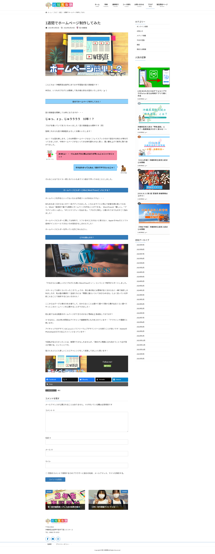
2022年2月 (140, 331)
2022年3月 (140, 327)
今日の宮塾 (141, 40)
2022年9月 (140, 313)
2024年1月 (140, 290)
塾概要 (49, 544)
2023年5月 (140, 299)
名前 (48, 438)
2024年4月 (140, 277)
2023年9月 (140, 295)
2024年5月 (140, 272)
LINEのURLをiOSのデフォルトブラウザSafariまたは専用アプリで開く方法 (152, 93)
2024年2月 (140, 286)
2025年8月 (140, 249)
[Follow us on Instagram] (58, 539)
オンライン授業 (142, 26)
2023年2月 (140, 308)
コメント (50, 410)
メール (49, 450)
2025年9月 (140, 245)
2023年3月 (140, 304)
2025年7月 (140, 254)
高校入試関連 (141, 49)
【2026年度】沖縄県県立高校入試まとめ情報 (153, 161)
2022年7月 (140, 318)
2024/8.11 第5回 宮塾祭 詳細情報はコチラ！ (153, 194)
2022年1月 (140, 336)
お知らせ (140, 31)
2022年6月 (140, 322)
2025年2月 (140, 268)
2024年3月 (140, 281)
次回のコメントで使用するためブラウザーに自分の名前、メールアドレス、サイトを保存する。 (86, 473)
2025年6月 (140, 258)
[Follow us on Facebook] (47, 539)
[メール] (53, 539)
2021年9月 (140, 354)
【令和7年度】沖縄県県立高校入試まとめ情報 (153, 228)
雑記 (59, 390)
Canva (69, 329)
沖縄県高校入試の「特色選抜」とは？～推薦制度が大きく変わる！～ (152, 128)
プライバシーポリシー (62, 544)
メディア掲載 (141, 36)
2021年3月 (140, 358)
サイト (48, 461)
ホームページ (59, 307)
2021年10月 (141, 349)
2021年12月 (141, 340)
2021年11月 (141, 345)
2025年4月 (140, 263)
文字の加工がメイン (64, 332)
